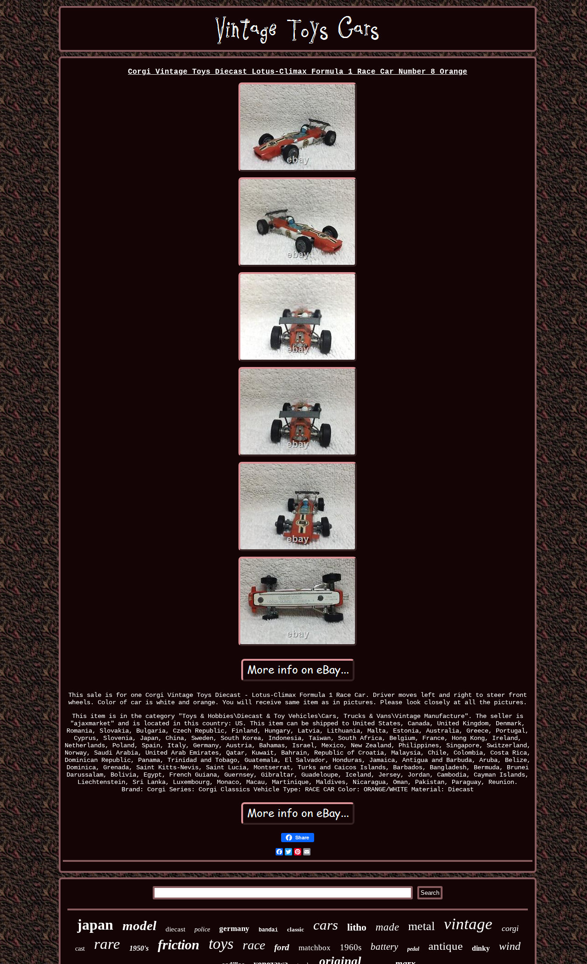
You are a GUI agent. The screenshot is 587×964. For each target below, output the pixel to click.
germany (234, 928)
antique (445, 946)
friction (178, 944)
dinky (481, 948)
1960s (350, 947)
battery (384, 946)
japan (95, 924)
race (254, 945)
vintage (468, 924)
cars (325, 925)
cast (80, 948)
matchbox (315, 947)
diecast (175, 929)
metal (421, 926)
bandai (268, 930)
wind (510, 946)
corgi (510, 928)
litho (356, 927)
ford (281, 947)
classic (295, 929)
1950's (139, 948)
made (387, 927)
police (202, 929)
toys (221, 943)
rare (107, 944)
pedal (413, 949)
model (139, 925)
